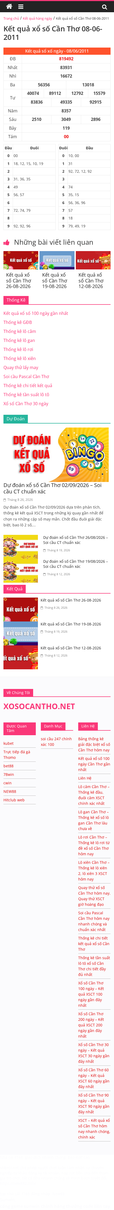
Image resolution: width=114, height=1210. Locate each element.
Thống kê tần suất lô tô (26, 394)
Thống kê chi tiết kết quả (27, 385)
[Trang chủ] (9, 6)
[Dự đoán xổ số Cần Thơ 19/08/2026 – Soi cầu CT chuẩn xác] (22, 562)
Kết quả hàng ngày (37, 18)
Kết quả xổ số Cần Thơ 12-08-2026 (90, 280)
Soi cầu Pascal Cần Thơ (26, 376)
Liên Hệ (84, 778)
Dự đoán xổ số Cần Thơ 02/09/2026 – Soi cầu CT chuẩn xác (52, 488)
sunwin (32, 1206)
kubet (8, 743)
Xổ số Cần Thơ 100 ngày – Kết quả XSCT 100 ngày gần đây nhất (91, 994)
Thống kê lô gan (19, 340)
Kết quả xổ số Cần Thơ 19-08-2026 (54, 280)
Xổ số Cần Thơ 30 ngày (25, 404)
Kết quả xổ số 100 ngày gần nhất (35, 313)
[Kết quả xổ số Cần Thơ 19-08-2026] (57, 254)
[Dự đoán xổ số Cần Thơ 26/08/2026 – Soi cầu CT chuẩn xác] (22, 538)
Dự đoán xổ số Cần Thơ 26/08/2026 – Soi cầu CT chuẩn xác (75, 540)
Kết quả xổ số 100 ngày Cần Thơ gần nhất (94, 764)
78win (8, 774)
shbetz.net (9, 1167)
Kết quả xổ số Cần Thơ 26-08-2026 (18, 280)
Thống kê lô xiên (19, 358)
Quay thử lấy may (20, 367)
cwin (7, 782)
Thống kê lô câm (19, 331)
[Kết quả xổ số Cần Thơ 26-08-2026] (20, 254)
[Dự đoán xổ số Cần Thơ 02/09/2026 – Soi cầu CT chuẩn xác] (57, 431)
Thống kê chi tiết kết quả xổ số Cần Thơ (93, 944)
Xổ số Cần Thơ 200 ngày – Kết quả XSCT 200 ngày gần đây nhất (91, 1025)
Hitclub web (14, 799)
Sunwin (7, 1200)
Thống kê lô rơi (18, 349)
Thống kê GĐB (17, 322)
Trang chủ (11, 18)
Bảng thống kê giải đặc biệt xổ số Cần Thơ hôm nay (94, 744)
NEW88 (9, 791)
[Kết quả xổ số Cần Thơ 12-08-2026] (93, 254)
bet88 (8, 765)
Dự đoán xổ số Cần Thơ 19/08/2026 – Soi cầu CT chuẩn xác (75, 564)
